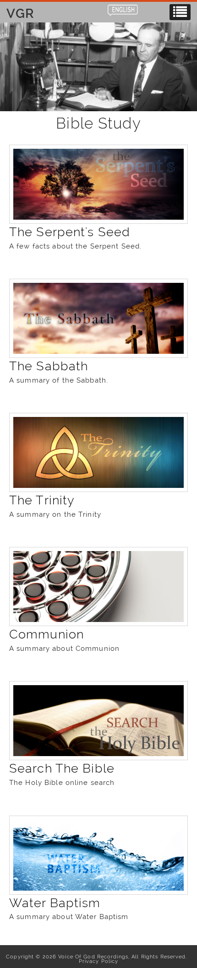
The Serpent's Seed (69, 232)
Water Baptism (55, 903)
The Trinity (42, 500)
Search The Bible (62, 768)
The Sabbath (48, 366)
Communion (46, 634)
